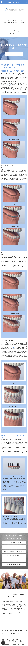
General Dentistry (5, 641)
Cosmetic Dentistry (16, 640)
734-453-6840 (14, 33)
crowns (7, 349)
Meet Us (16, 639)
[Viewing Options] (3, 643)
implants (14, 347)
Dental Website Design (9, 644)
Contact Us (13, 641)
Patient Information (9, 639)
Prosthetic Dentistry (6, 640)
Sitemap (9, 642)
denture (9, 84)
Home (2, 639)
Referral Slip (20, 641)
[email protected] (14, 34)
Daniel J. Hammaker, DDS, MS (13, 20)
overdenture (4, 176)
